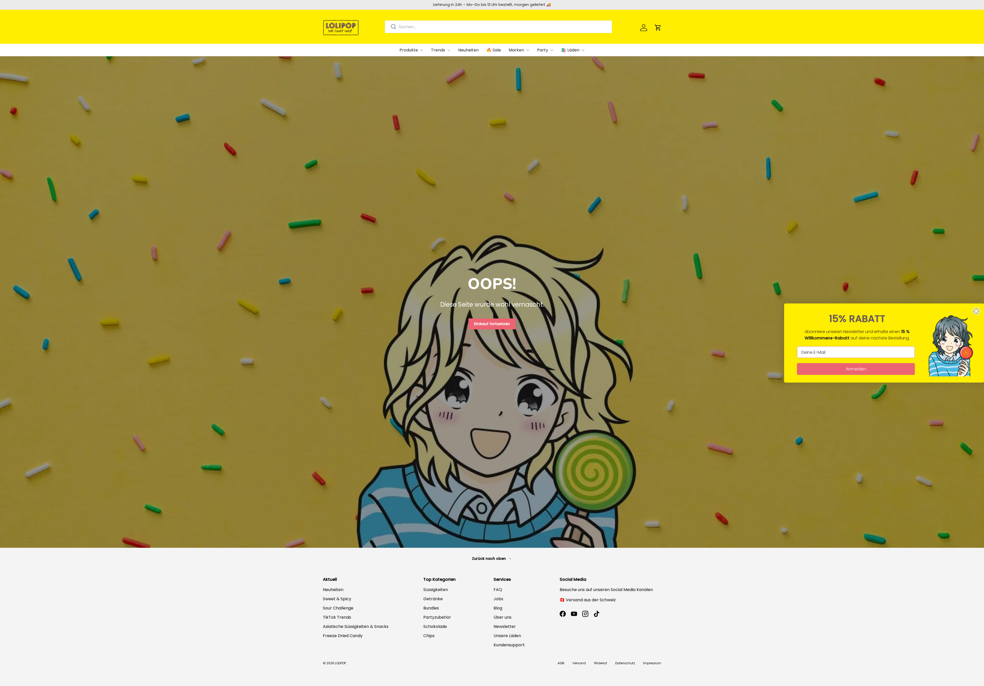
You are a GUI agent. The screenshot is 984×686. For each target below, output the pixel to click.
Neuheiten (468, 50)
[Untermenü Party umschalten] (552, 50)
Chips (429, 636)
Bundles (431, 608)
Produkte (408, 50)
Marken (516, 50)
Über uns (502, 617)
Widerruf (600, 663)
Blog (498, 608)
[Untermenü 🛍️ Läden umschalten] (583, 50)
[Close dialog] (976, 311)
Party (542, 50)
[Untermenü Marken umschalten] (528, 50)
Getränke (433, 599)
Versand (579, 663)
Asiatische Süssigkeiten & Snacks (355, 626)
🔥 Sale (493, 50)
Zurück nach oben (489, 558)
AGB (561, 663)
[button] (658, 27)
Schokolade (435, 626)
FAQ (498, 590)
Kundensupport (509, 645)
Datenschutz (625, 663)
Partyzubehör (437, 617)
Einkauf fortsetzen (492, 323)
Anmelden (856, 369)
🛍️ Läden (570, 50)
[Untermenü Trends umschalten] (449, 50)
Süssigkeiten (435, 590)
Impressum (652, 663)
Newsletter (505, 626)
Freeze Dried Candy (343, 636)
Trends (438, 50)
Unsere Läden (507, 636)
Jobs (498, 599)
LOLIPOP (340, 663)
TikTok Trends (337, 617)
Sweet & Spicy (337, 599)
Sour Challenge (338, 608)
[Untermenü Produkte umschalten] (421, 50)
